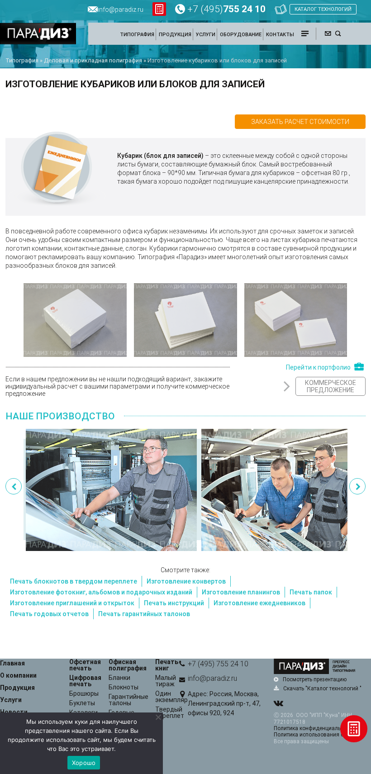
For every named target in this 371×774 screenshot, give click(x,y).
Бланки (119, 677)
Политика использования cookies (317, 734)
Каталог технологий (323, 9)
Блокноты (123, 687)
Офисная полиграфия (128, 665)
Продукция (17, 687)
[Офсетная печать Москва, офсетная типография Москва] (111, 490)
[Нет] (157, 717)
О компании (18, 675)
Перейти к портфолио (318, 367)
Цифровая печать (85, 681)
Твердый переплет (169, 712)
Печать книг (166, 665)
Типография (21, 60)
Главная (12, 663)
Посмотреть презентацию (315, 679)
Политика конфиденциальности (314, 728)
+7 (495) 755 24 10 (218, 664)
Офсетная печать (85, 665)
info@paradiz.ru (212, 678)
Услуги (11, 699)
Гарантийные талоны (128, 700)
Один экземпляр (171, 696)
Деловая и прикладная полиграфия (93, 60)
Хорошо (84, 762)
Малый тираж (165, 681)
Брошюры (84, 693)
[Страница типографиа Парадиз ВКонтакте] (278, 704)
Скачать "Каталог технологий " (322, 688)
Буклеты (82, 703)
